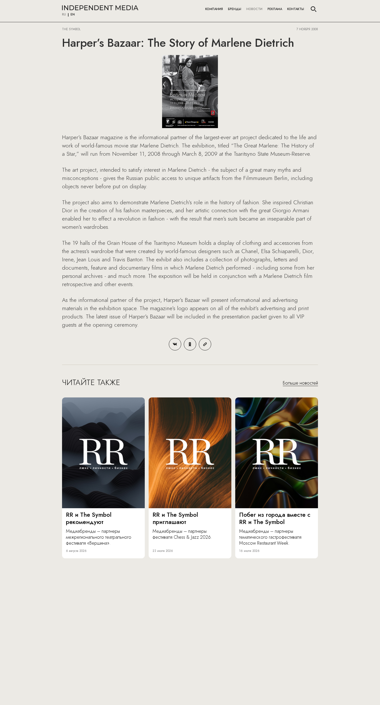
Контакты (295, 9)
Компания (214, 9)
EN (73, 15)
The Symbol (71, 29)
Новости (254, 9)
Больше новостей (300, 383)
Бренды (234, 9)
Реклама (275, 9)
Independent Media (100, 7)
